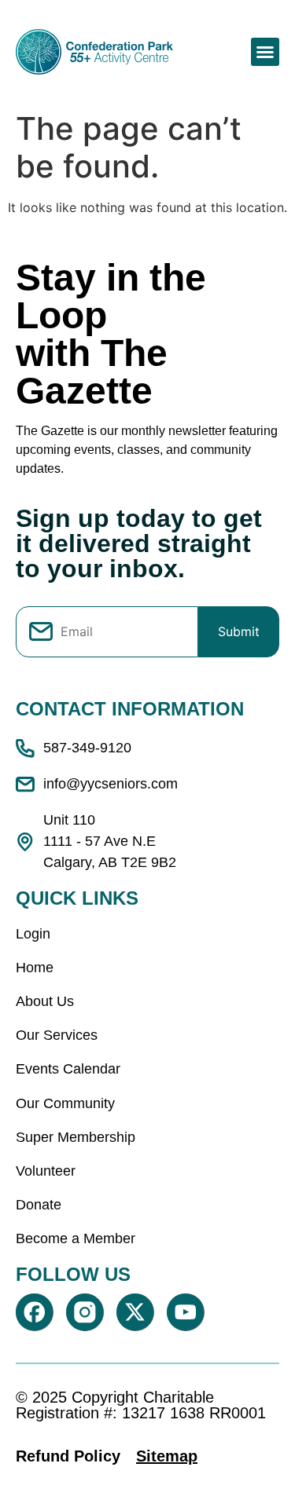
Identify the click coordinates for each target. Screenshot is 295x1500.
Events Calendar (68, 1069)
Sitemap (166, 1456)
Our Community (65, 1103)
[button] (265, 52)
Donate (38, 1205)
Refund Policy (68, 1456)
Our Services (57, 1035)
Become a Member (75, 1238)
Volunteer (46, 1171)
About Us (45, 1001)
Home (34, 967)
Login (33, 934)
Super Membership (75, 1137)
